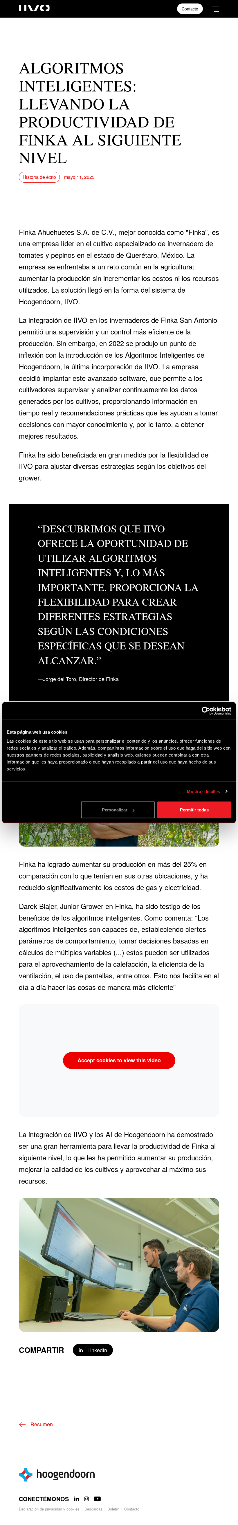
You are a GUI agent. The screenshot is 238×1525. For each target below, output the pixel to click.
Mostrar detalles (203, 791)
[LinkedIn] (76, 1499)
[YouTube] (97, 1499)
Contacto (190, 9)
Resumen (41, 1424)
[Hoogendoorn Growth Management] (119, 1475)
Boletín (113, 1509)
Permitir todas (194, 809)
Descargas (93, 1509)
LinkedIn (97, 1350)
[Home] (34, 7)
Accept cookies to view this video (119, 1060)
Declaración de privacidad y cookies (49, 1509)
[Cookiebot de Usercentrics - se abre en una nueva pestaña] (206, 710)
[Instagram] (86, 1499)
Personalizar (114, 809)
